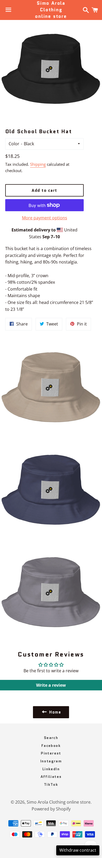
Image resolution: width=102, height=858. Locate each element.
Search (51, 737)
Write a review (51, 685)
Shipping (38, 164)
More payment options (44, 218)
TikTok (51, 784)
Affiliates (51, 776)
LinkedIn (51, 769)
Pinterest (51, 753)
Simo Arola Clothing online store (51, 10)
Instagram (51, 761)
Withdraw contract (77, 850)
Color (14, 144)
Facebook (51, 745)
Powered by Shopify (51, 809)
